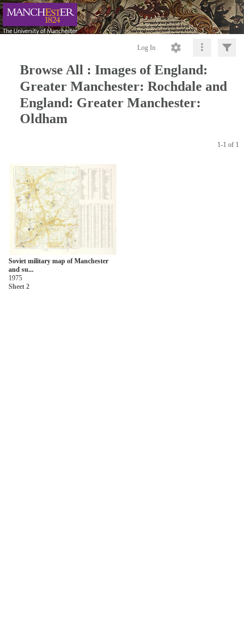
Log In (146, 48)
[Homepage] (122, 17)
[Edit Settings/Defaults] (176, 47)
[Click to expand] (227, 48)
